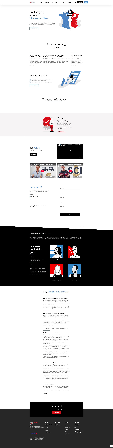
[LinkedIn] (75, 2)
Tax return (46, 422)
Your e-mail (62, 197)
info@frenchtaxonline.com (35, 196)
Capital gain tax (57, 422)
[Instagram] (78, 432)
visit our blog (41, 205)
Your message (62, 206)
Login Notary (86, 2)
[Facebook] (75, 432)
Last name (62, 193)
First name (62, 188)
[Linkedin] (80, 432)
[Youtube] (74, 2)
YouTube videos (32, 206)
